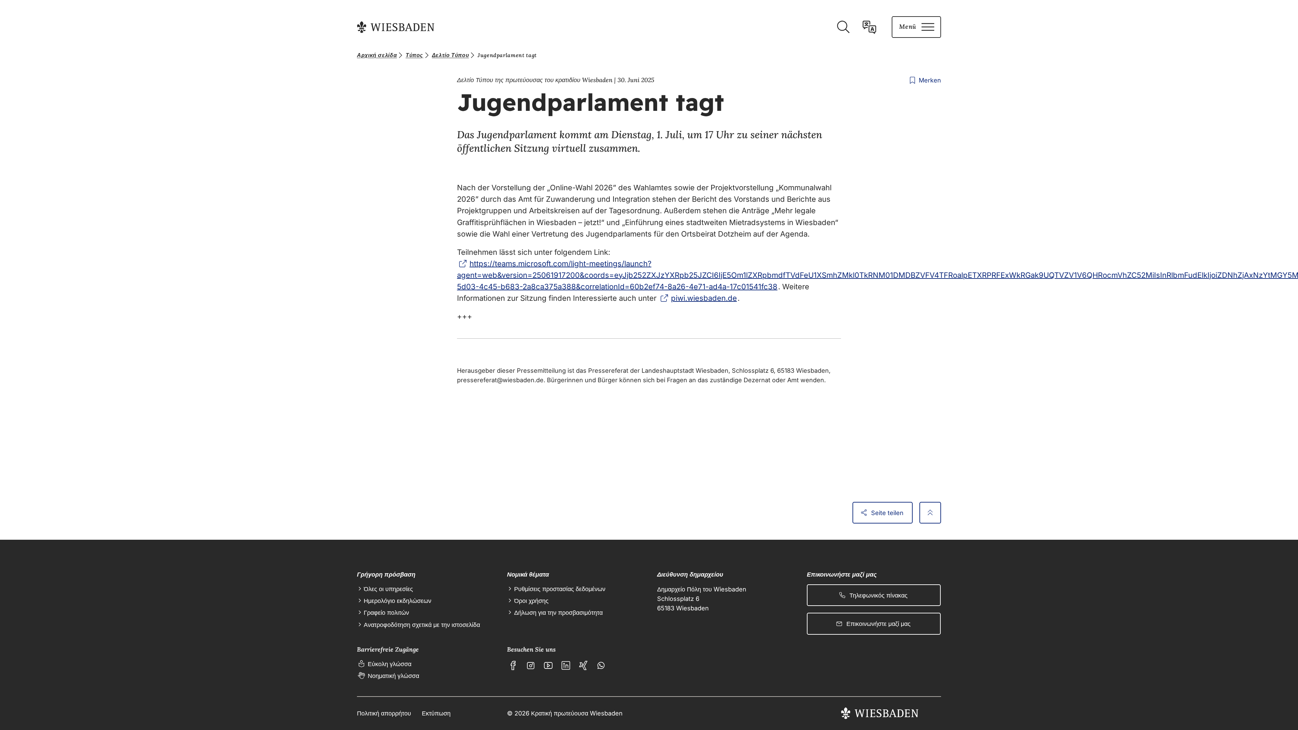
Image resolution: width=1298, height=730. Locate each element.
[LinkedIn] (566, 665)
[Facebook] (513, 665)
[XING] (583, 665)
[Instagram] (531, 665)
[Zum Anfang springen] (930, 513)
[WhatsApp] (601, 665)
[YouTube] (548, 665)
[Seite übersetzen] (869, 27)
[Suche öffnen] (843, 27)
